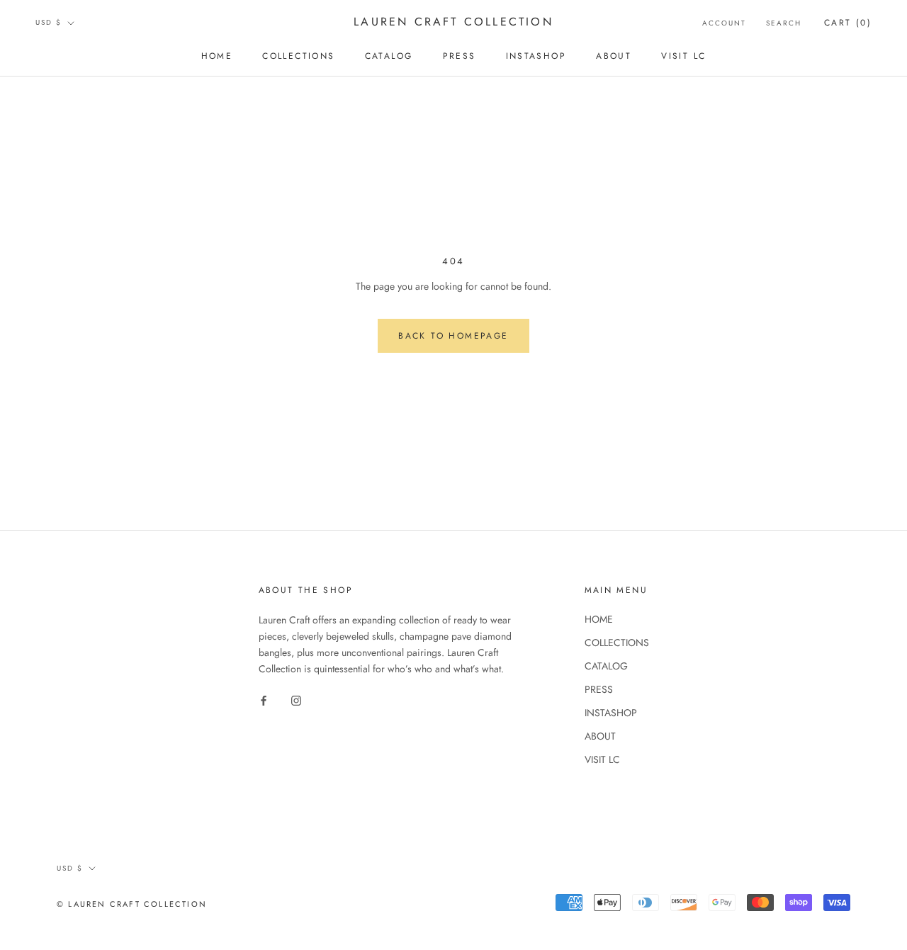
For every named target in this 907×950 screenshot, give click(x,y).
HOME (217, 56)
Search (783, 23)
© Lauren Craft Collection (132, 904)
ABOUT (613, 56)
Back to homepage (453, 335)
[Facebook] (264, 699)
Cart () (848, 22)
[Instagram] (296, 699)
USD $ (48, 22)
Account (724, 23)
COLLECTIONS (298, 56)
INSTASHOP (536, 56)
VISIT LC (683, 56)
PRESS (459, 56)
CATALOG (389, 56)
